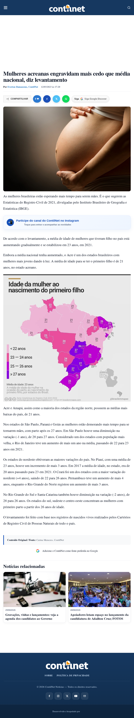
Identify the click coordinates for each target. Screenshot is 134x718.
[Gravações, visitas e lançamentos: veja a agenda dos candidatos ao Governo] (34, 589)
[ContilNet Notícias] (67, 7)
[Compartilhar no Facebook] (47, 99)
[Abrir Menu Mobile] (5, 7)
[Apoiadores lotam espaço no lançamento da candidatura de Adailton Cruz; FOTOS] (99, 589)
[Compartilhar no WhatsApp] (66, 99)
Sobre (49, 675)
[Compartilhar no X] (56, 99)
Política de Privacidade (73, 675)
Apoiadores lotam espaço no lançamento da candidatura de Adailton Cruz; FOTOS (99, 616)
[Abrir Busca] (129, 7)
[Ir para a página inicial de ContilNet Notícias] (67, 665)
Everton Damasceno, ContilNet (23, 86)
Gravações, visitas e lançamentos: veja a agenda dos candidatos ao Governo (31, 616)
